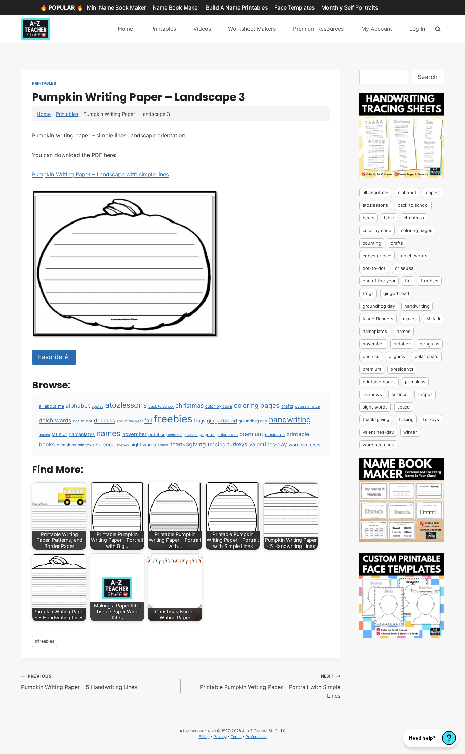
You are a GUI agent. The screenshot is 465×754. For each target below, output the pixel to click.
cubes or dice (307, 406)
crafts (287, 406)
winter (410, 432)
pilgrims (207, 434)
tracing (217, 444)
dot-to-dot (82, 421)
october (156, 434)
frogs (199, 421)
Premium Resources (318, 28)
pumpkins (66, 444)
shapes (122, 445)
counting (372, 243)
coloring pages (256, 406)
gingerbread (222, 420)
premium (251, 434)
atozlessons (126, 405)
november (134, 434)
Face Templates (294, 7)
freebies (173, 419)
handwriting (290, 419)
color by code (218, 406)
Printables (163, 28)
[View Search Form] (438, 29)
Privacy (220, 736)
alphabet (78, 405)
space (163, 445)
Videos (202, 28)
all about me (51, 406)
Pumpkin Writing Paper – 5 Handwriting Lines (79, 682)
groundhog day (253, 421)
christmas (189, 405)
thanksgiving (188, 444)
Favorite (51, 356)
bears (368, 217)
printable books (379, 381)
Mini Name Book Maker (116, 7)
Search (428, 76)
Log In (417, 28)
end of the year (130, 421)
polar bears (227, 434)
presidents (275, 434)
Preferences (256, 736)
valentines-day (268, 444)
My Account (376, 28)
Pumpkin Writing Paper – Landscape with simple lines (100, 174)
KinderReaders (378, 318)
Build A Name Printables (237, 7)
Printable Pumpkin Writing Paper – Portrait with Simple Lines (270, 686)
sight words (143, 444)
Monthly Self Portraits (349, 7)
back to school (161, 406)
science (105, 445)
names (108, 433)
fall (148, 420)
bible (389, 217)
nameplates (82, 434)
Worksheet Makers (252, 28)
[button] (430, 738)
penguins (174, 435)
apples (97, 406)
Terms (236, 736)
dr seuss (104, 420)
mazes (44, 435)
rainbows (86, 445)
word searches (304, 444)
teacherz (190, 730)
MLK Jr (59, 434)
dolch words (55, 420)
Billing (204, 736)
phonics (191, 435)
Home (125, 28)
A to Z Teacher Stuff (259, 730)
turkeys (237, 444)
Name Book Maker (176, 7)
